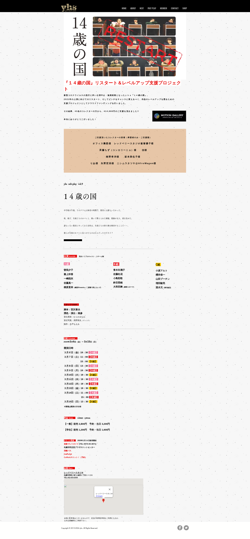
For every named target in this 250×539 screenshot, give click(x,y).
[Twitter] (186, 527)
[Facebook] (179, 527)
